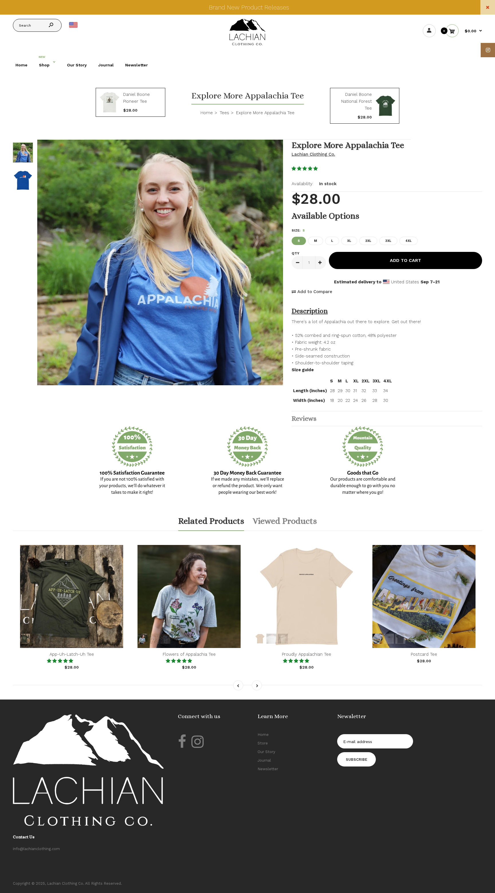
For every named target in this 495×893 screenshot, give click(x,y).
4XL (408, 241)
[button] (305, 168)
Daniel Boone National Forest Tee (356, 101)
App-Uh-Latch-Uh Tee (72, 654)
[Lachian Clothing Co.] (247, 43)
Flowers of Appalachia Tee (189, 654)
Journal (264, 760)
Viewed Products (285, 521)
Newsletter (268, 769)
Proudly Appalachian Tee (306, 654)
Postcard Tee (424, 654)
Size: (298, 230)
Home (263, 734)
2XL (368, 241)
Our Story (266, 752)
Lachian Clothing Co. (313, 154)
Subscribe (356, 759)
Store (263, 743)
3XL (388, 241)
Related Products (211, 521)
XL (349, 241)
